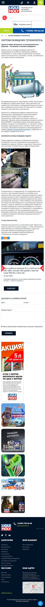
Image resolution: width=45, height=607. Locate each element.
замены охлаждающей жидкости (18, 129)
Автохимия (4, 549)
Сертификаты (5, 582)
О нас (2, 579)
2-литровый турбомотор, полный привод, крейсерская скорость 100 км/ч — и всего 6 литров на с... (22, 280)
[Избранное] (28, 2)
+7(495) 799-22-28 (35, 31)
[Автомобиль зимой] (13, 490)
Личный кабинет (6, 577)
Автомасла (4, 544)
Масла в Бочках (6, 563)
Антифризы (4, 551)
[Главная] (2, 36)
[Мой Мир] (8, 238)
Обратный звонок (23, 525)
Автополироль (5, 554)
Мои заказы (26, 547)
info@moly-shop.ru (6, 593)
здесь (24, 227)
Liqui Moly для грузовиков (8, 561)
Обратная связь (6, 575)
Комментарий (7, 310)
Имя (3, 302)
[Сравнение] (22, 2)
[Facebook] (5, 535)
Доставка (4, 572)
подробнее (11, 288)
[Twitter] (2, 535)
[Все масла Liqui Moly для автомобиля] (13, 452)
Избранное (25, 549)
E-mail (27, 302)
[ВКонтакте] (2, 238)
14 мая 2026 (8, 276)
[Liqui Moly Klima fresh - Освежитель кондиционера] (13, 426)
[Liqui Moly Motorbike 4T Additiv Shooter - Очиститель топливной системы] (13, 512)
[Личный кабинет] (34, 2)
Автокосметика (5, 547)
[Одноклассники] (5, 238)
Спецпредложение (6, 556)
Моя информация (27, 544)
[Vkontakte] (9, 535)
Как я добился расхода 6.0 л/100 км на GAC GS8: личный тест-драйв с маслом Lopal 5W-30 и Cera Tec (21, 270)
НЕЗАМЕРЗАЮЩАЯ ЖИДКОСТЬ (10, 558)
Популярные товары (7, 565)
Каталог (6, 31)
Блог (5, 35)
